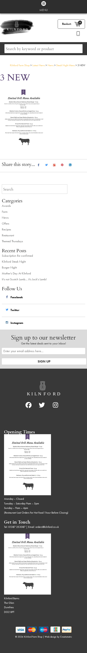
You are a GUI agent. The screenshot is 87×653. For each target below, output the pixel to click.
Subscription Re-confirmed (17, 256)
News (5, 218)
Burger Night (9, 267)
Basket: (66, 24)
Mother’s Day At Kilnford (16, 273)
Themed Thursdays (12, 241)
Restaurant (8, 235)
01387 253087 (16, 527)
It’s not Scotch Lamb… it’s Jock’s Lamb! (24, 279)
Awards (6, 206)
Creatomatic (66, 636)
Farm (4, 212)
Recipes (6, 229)
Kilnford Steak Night (14, 262)
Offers (5, 223)
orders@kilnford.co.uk (47, 527)
